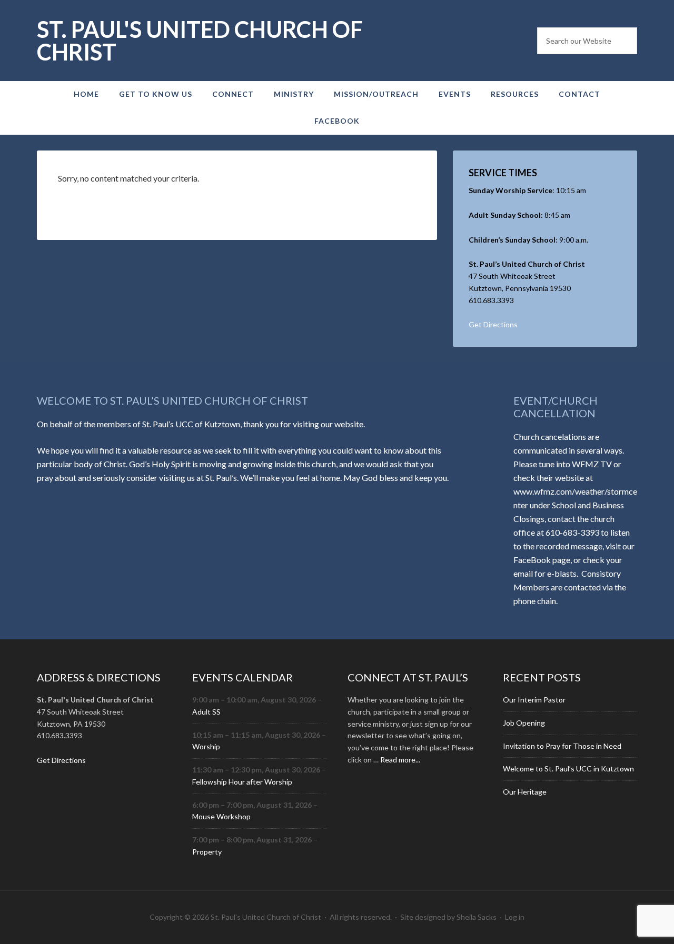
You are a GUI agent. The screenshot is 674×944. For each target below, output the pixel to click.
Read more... (400, 759)
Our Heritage (525, 791)
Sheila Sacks (477, 916)
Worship (206, 746)
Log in (514, 916)
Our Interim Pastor (534, 699)
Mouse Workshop (221, 816)
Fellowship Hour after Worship (242, 781)
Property (207, 851)
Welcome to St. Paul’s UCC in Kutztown (568, 768)
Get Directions (493, 324)
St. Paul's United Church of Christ (200, 40)
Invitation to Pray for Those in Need (562, 745)
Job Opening (524, 722)
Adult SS (206, 711)
